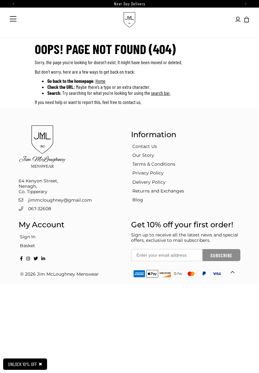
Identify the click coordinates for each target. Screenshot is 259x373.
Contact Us (144, 146)
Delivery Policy (149, 182)
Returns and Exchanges (158, 191)
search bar (160, 93)
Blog (137, 200)
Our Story (143, 155)
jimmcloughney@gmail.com (60, 200)
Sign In (27, 237)
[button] (246, 19)
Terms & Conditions (153, 164)
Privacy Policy (148, 173)
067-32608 (39, 208)
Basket (27, 245)
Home (100, 81)
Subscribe (221, 255)
